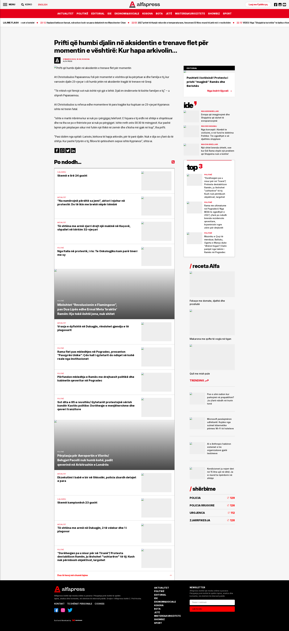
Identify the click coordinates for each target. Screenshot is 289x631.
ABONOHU (197, 609)
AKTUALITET (65, 13)
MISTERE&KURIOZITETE (190, 13)
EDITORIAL (97, 13)
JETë (169, 13)
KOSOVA (147, 13)
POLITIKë (82, 13)
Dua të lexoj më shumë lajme (72, 575)
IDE (109, 13)
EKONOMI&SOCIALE (127, 13)
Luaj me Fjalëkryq (258, 4)
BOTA (159, 13)
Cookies (99, 603)
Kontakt (59, 603)
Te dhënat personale (79, 603)
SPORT (227, 13)
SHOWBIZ (214, 13)
